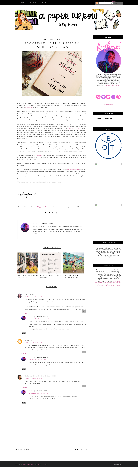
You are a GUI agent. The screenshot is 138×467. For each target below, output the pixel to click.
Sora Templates (28, 464)
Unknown (29, 340)
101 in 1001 (43, 2)
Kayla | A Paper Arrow (43, 224)
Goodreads (28, 107)
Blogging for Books (43, 207)
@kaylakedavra (108, 104)
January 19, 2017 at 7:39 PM (34, 342)
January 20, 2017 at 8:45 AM (38, 393)
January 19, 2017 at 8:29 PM (38, 359)
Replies (25, 313)
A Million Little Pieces (74, 128)
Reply (84, 311)
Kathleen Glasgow (73, 169)
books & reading (49, 39)
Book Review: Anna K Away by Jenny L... (72, 276)
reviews (58, 39)
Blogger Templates (42, 464)
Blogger (113, 1)
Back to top (118, 464)
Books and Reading (28, 2)
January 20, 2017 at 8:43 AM (34, 378)
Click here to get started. (112, 85)
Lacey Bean (30, 294)
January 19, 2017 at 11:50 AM (39, 319)
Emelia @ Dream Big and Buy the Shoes (42, 376)
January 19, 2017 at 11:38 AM (35, 296)
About (52, 2)
